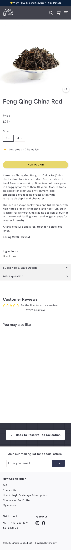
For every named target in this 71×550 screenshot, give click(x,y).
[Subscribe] (58, 463)
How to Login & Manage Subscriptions (25, 495)
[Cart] (58, 13)
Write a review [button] (35, 310)
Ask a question (13, 276)
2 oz (8, 138)
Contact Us (9, 490)
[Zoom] (66, 89)
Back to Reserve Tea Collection (38, 435)
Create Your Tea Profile (16, 500)
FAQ (5, 485)
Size (6, 131)
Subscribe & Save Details (20, 268)
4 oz (20, 138)
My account (10, 505)
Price (6, 115)
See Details (54, 2)
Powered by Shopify (46, 542)
